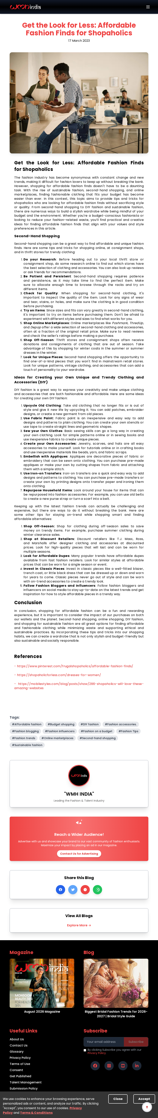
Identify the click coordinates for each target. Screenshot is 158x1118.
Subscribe (136, 1042)
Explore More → (79, 925)
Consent (16, 1070)
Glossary (17, 1051)
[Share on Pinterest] (85, 889)
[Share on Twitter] (72, 889)
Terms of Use (20, 1064)
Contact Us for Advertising (79, 854)
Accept (144, 1099)
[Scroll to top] (147, 1107)
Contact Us (19, 1045)
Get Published (20, 1076)
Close (118, 1099)
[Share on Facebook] (60, 889)
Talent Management (26, 1082)
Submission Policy (24, 1088)
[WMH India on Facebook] (95, 1065)
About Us (17, 1039)
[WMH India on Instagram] (109, 1065)
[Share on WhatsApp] (97, 889)
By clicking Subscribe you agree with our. (114, 1051)
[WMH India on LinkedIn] (136, 1065)
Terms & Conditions (36, 1113)
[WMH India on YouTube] (123, 1065)
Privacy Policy (20, 1058)
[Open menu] (148, 7)
